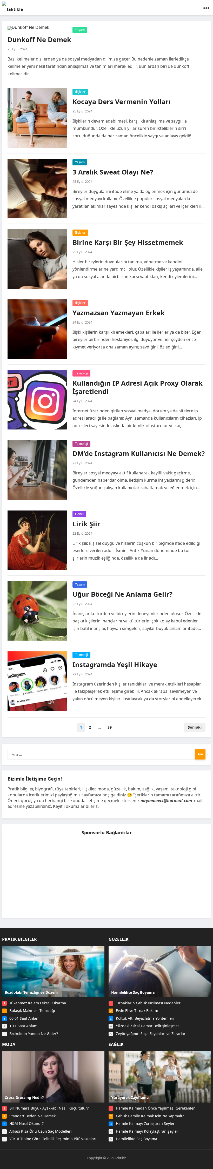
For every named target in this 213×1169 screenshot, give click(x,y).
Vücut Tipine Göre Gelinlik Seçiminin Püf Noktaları (52, 1138)
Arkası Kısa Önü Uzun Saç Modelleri (40, 1131)
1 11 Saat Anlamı (23, 1025)
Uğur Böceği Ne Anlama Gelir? (122, 594)
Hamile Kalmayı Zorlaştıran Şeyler (145, 1123)
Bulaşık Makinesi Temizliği (32, 1010)
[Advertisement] (106, 876)
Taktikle (121, 1157)
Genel (79, 514)
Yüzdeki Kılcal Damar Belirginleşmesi (148, 1025)
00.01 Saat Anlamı (25, 1018)
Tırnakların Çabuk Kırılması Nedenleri (149, 1002)
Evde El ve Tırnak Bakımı (137, 1010)
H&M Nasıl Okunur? (26, 1123)
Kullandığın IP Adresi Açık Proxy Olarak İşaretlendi (137, 387)
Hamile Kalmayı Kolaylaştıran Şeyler (147, 1131)
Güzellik (119, 939)
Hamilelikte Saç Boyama (136, 1138)
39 (110, 727)
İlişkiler (80, 92)
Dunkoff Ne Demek (39, 39)
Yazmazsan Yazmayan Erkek (118, 312)
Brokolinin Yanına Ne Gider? (33, 1033)
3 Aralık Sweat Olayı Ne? (112, 172)
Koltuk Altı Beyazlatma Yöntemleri (145, 1018)
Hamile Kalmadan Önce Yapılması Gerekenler (155, 1108)
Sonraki (195, 727)
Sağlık (116, 1044)
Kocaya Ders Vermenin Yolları (121, 101)
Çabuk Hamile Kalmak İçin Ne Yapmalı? (150, 1115)
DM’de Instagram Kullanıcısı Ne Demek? (138, 453)
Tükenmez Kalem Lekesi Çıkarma (37, 1002)
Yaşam (80, 30)
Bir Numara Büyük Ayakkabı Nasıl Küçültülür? (49, 1108)
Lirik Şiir (86, 523)
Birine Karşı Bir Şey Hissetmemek (127, 242)
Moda (8, 1044)
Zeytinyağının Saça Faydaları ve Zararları (151, 1033)
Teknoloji (81, 373)
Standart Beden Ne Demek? (33, 1115)
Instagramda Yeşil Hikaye (114, 664)
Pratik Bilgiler (19, 939)
